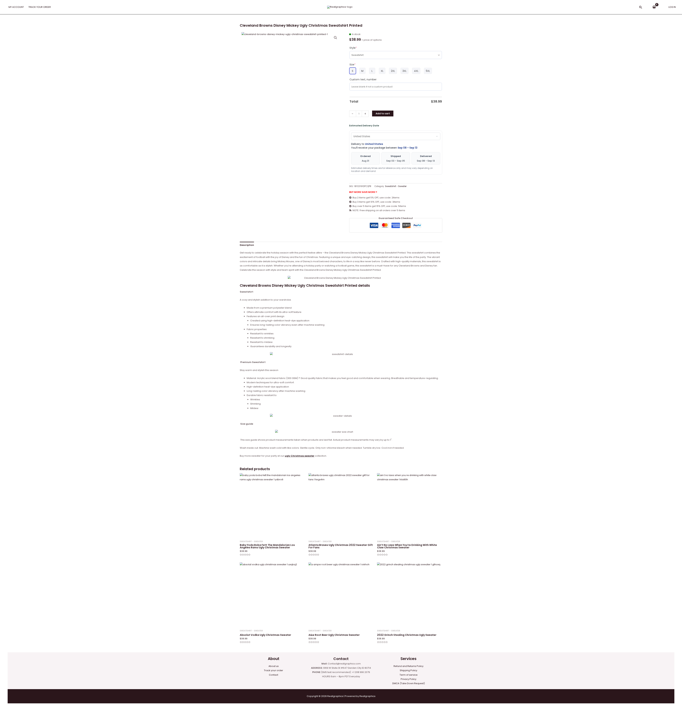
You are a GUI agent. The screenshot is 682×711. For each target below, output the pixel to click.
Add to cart (383, 113)
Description (247, 245)
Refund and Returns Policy (408, 666)
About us (274, 666)
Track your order (273, 670)
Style (353, 48)
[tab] (247, 245)
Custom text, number (363, 79)
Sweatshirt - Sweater (396, 186)
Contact (273, 675)
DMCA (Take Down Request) (408, 683)
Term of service (409, 675)
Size (353, 64)
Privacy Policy (408, 679)
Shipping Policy (408, 670)
